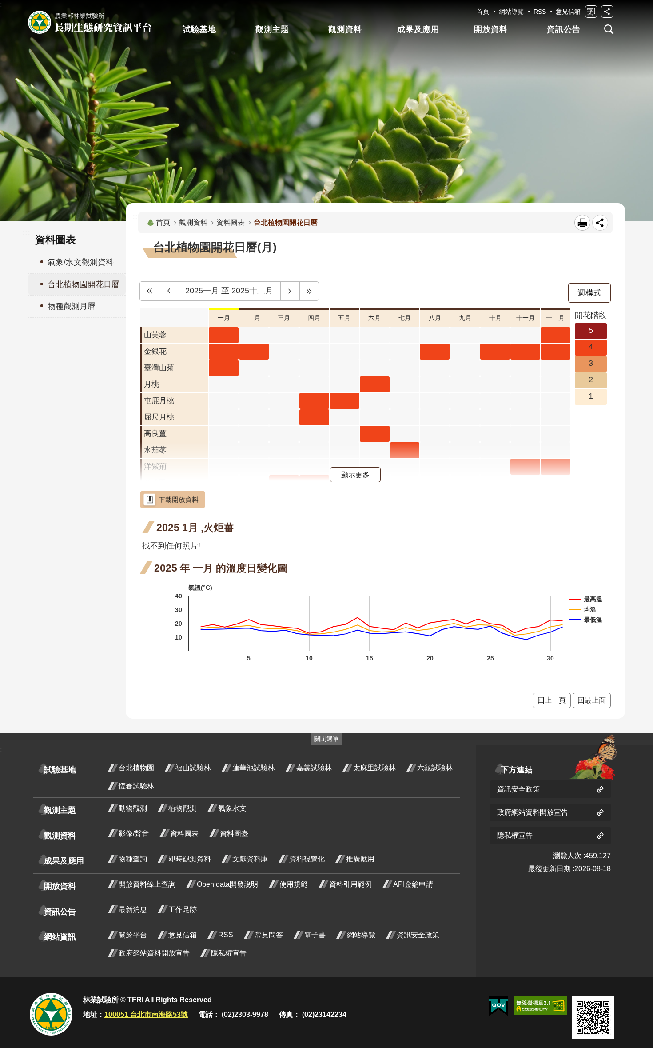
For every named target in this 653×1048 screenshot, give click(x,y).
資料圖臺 (234, 833)
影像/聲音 (134, 833)
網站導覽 (511, 11)
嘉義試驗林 (314, 768)
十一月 (525, 317)
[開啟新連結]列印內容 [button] (582, 223)
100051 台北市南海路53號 (146, 1014)
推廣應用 (360, 859)
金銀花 (155, 351)
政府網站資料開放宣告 (154, 953)
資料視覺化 (307, 859)
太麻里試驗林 (374, 768)
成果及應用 (418, 29)
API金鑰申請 (413, 884)
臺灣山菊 (159, 368)
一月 (224, 317)
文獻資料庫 (250, 859)
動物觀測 (133, 808)
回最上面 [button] (591, 700)
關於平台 (133, 935)
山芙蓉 (155, 335)
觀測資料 (345, 29)
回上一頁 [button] (552, 700)
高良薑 (155, 433)
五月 (344, 317)
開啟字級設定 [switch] (591, 11)
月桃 (151, 384)
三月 (284, 317)
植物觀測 (182, 808)
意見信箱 (568, 11)
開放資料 (491, 29)
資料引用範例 (350, 884)
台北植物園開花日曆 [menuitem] (83, 284)
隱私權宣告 (229, 953)
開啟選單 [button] (609, 29)
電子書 (315, 935)
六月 (374, 317)
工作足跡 (182, 909)
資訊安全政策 (418, 935)
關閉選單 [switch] (326, 738)
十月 (495, 317)
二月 (254, 317)
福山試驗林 (193, 768)
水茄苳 (155, 450)
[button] (149, 291)
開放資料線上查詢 (147, 884)
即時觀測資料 (189, 859)
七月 (404, 317)
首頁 (483, 11)
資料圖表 (230, 222)
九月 (465, 317)
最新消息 (133, 909)
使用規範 (293, 884)
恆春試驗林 (136, 786)
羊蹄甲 (155, 483)
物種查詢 (133, 859)
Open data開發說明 (227, 884)
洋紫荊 (155, 466)
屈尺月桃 (159, 417)
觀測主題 (272, 29)
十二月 (555, 317)
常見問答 (269, 935)
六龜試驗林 (435, 768)
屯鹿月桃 (159, 400)
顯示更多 (355, 475)
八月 (435, 317)
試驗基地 (199, 29)
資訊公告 (564, 29)
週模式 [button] (589, 292)
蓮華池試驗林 (253, 768)
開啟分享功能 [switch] (607, 11)
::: (26, 232)
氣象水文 (232, 808)
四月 (314, 317)
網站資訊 (60, 936)
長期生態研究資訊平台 (89, 22)
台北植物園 (136, 768)
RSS (540, 11)
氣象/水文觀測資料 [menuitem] (81, 262)
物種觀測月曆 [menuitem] (72, 306)
